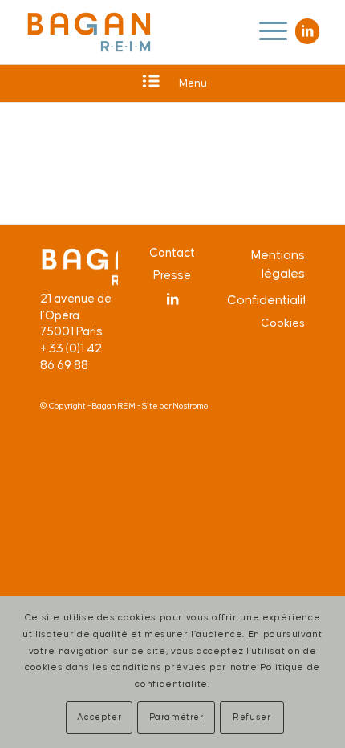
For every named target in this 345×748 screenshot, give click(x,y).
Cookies (283, 323)
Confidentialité (266, 300)
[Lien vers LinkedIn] (307, 31)
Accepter (99, 717)
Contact (172, 253)
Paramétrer (176, 717)
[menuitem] (265, 32)
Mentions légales (278, 264)
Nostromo (191, 406)
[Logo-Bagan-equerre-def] (89, 32)
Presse (172, 276)
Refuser (251, 717)
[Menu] (265, 32)
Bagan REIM (114, 406)
